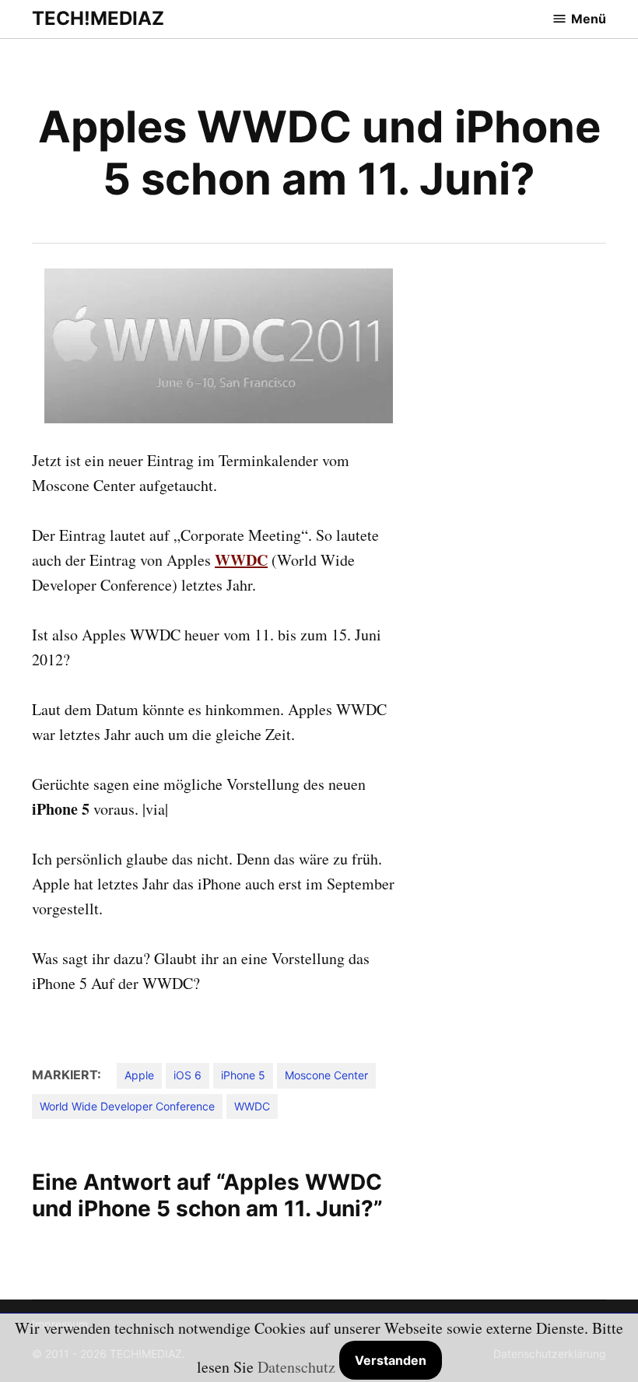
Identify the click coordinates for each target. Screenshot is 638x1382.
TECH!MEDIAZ (98, 18)
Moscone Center (326, 1075)
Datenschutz (296, 1366)
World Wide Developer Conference (127, 1106)
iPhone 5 (243, 1075)
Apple (139, 1075)
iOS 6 (188, 1075)
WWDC (241, 560)
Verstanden (390, 1360)
